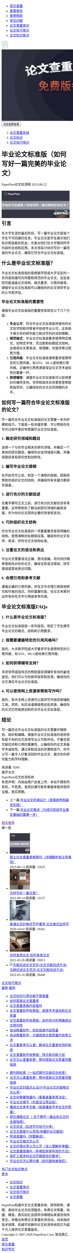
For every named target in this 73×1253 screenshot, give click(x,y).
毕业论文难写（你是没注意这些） (34, 1102)
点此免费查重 (11, 124)
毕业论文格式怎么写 (24, 1141)
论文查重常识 (19, 25)
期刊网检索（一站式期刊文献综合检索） (39, 1073)
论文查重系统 (19, 133)
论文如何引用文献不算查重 (29, 996)
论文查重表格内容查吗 (26, 1006)
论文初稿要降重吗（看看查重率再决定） (39, 1097)
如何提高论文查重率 (24, 1001)
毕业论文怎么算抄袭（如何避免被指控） (39, 1161)
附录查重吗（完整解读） (27, 1136)
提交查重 (16, 6)
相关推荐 (8, 823)
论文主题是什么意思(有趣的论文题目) (37, 1131)
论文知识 (16, 137)
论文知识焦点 (19, 35)
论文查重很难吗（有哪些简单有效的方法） (40, 1151)
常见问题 (16, 20)
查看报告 (16, 11)
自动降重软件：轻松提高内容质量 (34, 1030)
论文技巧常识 (19, 30)
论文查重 (16, 1197)
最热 (12, 988)
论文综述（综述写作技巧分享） (32, 1126)
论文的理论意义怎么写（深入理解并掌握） (40, 1146)
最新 (5, 988)
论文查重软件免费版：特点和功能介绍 (37, 1055)
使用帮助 (16, 16)
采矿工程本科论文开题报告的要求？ (36, 1156)
